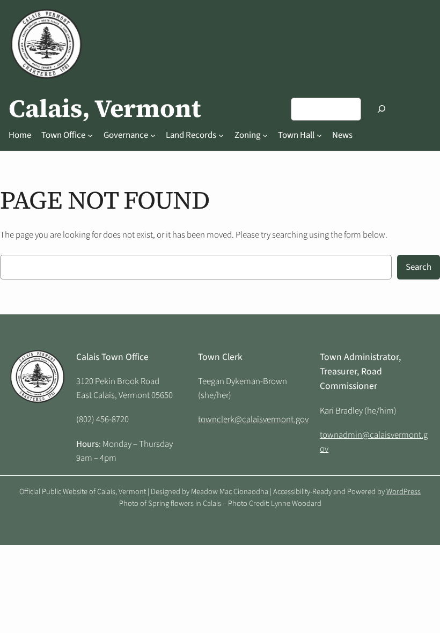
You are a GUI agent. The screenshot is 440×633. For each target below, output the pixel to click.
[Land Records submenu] (221, 135)
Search (418, 267)
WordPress (403, 491)
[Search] (381, 109)
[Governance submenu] (153, 135)
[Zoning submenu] (265, 135)
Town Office (63, 135)
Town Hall (296, 135)
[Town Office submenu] (90, 135)
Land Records (191, 135)
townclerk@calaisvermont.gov (253, 419)
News (342, 135)
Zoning (247, 135)
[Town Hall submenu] (319, 135)
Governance (126, 135)
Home (20, 135)
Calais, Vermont (105, 108)
